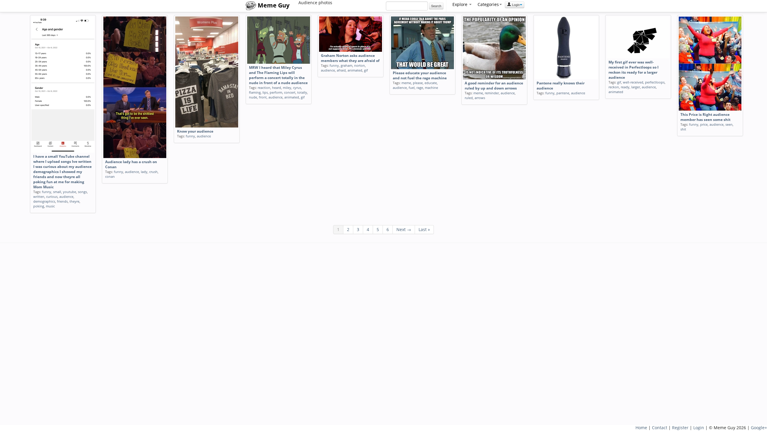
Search (436, 6)
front (263, 97)
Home (641, 427)
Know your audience (195, 131)
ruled (469, 97)
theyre (74, 201)
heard (276, 87)
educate (431, 83)
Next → (403, 229)
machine (431, 87)
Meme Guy (272, 5)
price (704, 124)
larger (635, 87)
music (50, 206)
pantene (562, 93)
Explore (460, 4)
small (57, 191)
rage (419, 87)
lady (144, 171)
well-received (633, 82)
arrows (480, 97)
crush (153, 171)
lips (265, 92)
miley (287, 87)
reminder (492, 93)
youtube (69, 191)
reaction (264, 87)
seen (729, 124)
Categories (488, 4)
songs (82, 191)
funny (46, 191)
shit (683, 129)
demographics (44, 201)
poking (38, 206)
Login (515, 4)
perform (276, 92)
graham (346, 65)
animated (291, 97)
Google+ (759, 427)
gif (303, 97)
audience (66, 196)
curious (52, 196)
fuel (412, 87)
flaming (255, 92)
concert (289, 92)
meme (406, 83)
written (38, 196)
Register (680, 427)
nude (253, 97)
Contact (659, 427)
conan (110, 176)
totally (302, 92)
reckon (614, 87)
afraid (341, 70)
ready (625, 87)
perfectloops (655, 82)
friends (62, 201)
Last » (424, 229)
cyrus (297, 87)
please (418, 83)
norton (359, 65)
